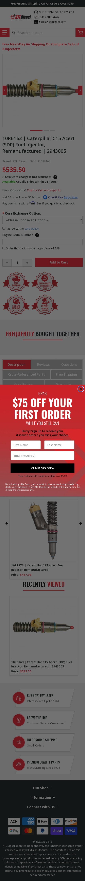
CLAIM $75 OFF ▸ (42, 468)
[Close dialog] (81, 389)
